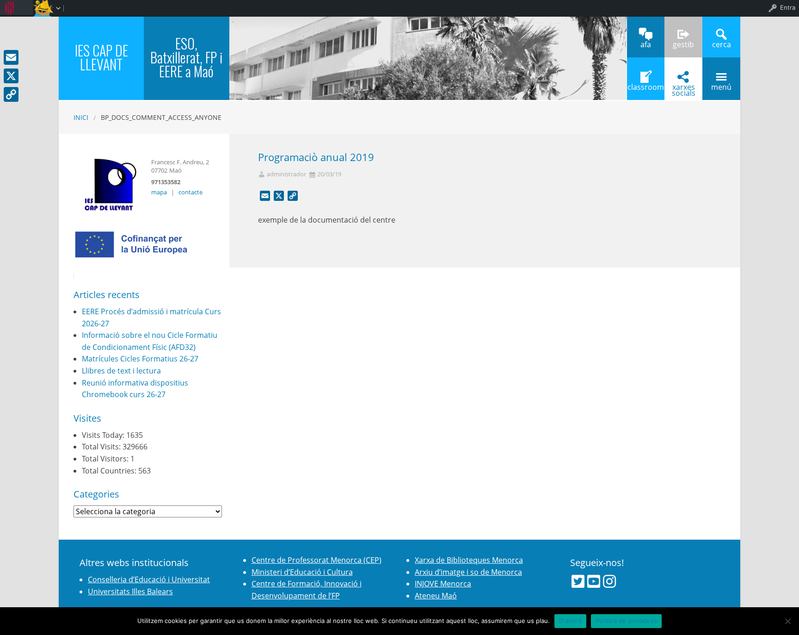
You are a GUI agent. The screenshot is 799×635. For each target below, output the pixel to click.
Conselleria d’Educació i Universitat (149, 579)
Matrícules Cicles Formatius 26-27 (140, 359)
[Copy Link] (11, 94)
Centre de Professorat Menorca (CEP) (316, 560)
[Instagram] (609, 581)
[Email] (11, 57)
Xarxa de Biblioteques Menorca (469, 560)
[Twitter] (578, 581)
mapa (159, 192)
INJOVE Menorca (443, 584)
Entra (787, 7)
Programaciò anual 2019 (316, 157)
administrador (286, 174)
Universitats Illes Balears (130, 591)
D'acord (570, 620)
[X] (11, 76)
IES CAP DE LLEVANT (101, 57)
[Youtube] (593, 581)
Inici (81, 117)
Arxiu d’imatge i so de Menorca (468, 572)
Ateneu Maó (436, 596)
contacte (190, 192)
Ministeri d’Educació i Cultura (302, 572)
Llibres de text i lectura (121, 371)
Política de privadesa (626, 620)
